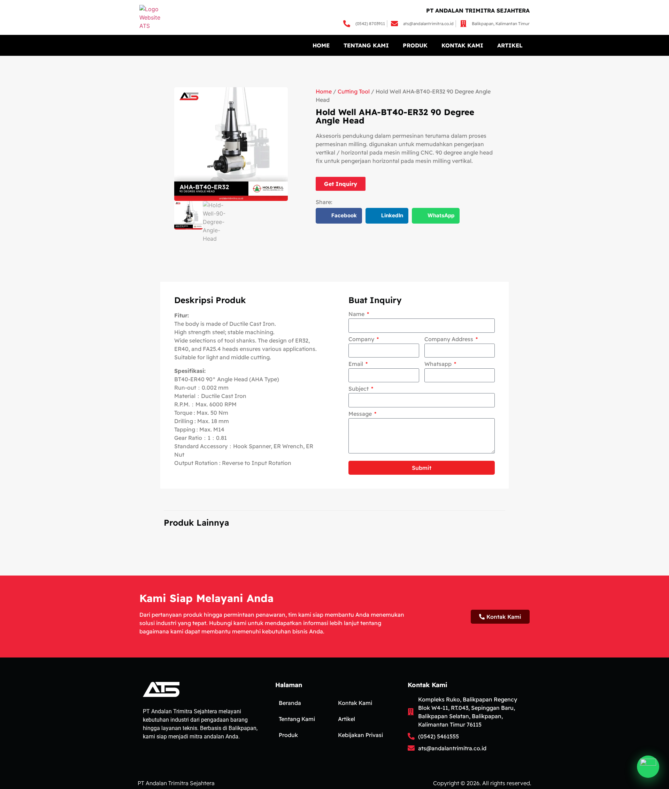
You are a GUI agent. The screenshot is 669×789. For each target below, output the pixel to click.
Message (360, 414)
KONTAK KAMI (462, 45)
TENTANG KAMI (366, 45)
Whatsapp (438, 364)
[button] (339, 216)
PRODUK (415, 45)
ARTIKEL (510, 45)
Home (324, 91)
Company (362, 339)
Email (356, 364)
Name (357, 314)
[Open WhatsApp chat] (648, 767)
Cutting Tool (354, 91)
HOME (321, 45)
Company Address (449, 339)
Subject (359, 389)
